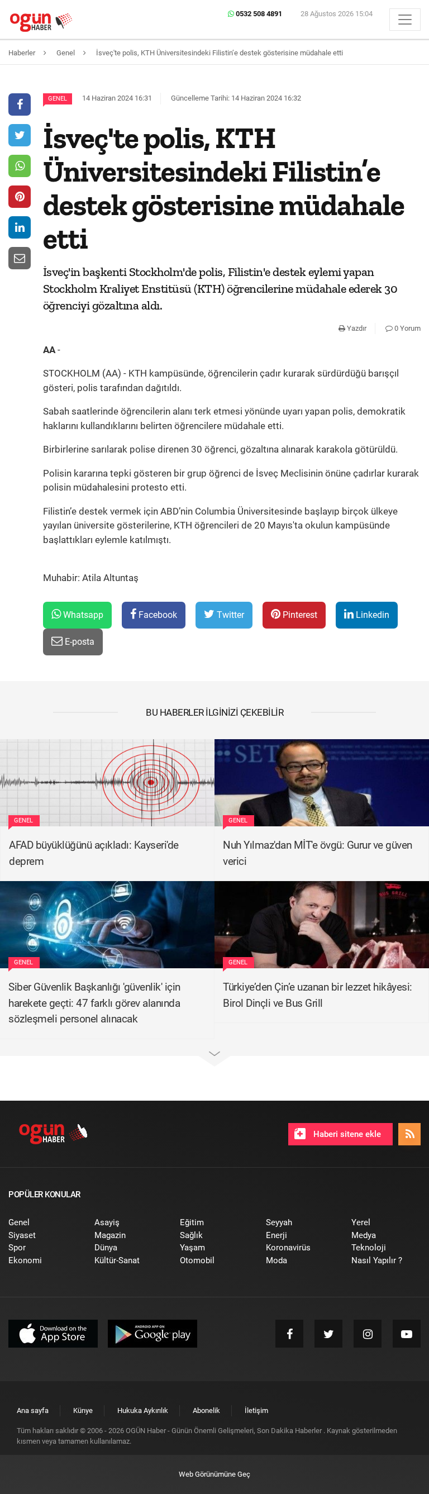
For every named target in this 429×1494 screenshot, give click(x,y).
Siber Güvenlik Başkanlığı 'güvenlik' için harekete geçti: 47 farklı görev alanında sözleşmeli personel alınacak (94, 1003)
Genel (57, 98)
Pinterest (298, 615)
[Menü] (405, 19)
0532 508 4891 (258, 13)
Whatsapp (82, 615)
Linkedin (371, 615)
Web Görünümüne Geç (214, 1474)
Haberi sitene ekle (346, 1134)
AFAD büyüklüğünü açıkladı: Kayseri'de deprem (94, 853)
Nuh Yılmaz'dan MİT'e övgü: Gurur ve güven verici (317, 853)
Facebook (156, 615)
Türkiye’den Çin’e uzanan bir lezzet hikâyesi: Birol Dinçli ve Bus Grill (317, 995)
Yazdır (355, 328)
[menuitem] (43, 1222)
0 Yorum (407, 328)
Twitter (229, 615)
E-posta (78, 641)
